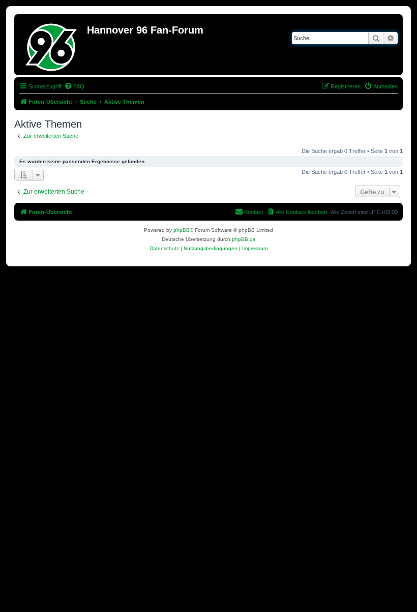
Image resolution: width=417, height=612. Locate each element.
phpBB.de (244, 239)
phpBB (181, 230)
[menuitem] (74, 86)
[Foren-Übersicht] (52, 45)
